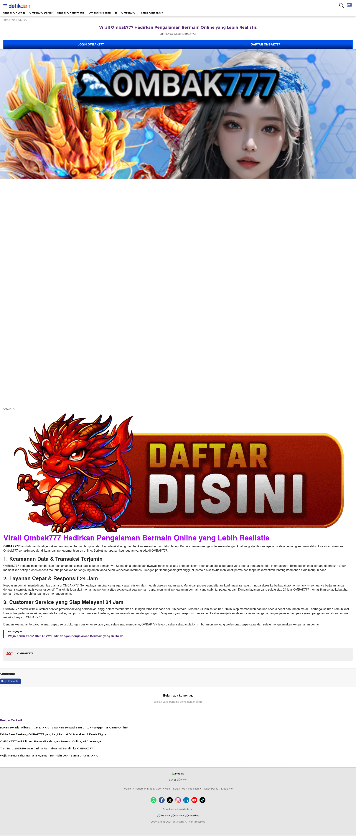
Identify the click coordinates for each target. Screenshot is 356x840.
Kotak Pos (179, 788)
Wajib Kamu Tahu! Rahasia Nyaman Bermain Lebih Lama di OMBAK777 (49, 755)
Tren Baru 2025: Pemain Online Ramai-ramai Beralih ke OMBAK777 (46, 748)
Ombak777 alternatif (70, 12)
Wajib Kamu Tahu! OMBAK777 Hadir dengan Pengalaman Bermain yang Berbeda (65, 636)
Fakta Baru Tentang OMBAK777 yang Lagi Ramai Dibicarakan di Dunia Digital (53, 734)
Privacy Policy (210, 788)
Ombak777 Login (14, 12)
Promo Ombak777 (151, 12)
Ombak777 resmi (100, 12)
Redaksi (127, 788)
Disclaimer (227, 788)
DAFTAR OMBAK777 (265, 44)
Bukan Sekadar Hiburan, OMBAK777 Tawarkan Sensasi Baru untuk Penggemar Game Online (64, 727)
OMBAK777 (9, 20)
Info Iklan (193, 788)
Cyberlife (22, 20)
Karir (167, 788)
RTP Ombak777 (125, 12)
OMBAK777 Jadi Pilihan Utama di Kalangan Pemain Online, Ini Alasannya (50, 741)
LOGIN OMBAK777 (91, 44)
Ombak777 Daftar (40, 12)
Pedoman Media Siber (148, 788)
